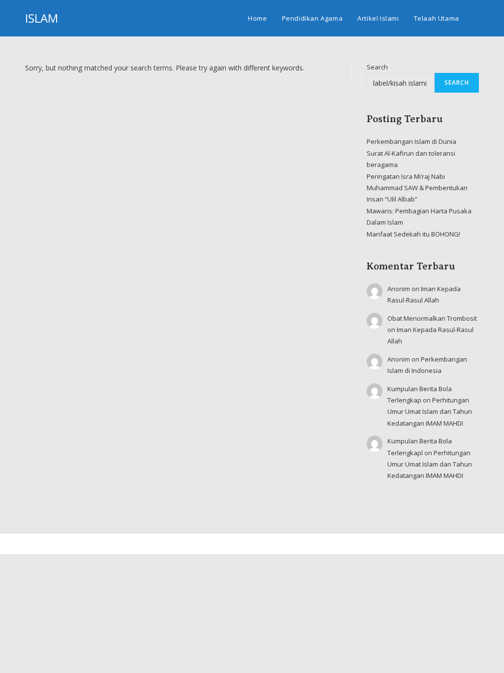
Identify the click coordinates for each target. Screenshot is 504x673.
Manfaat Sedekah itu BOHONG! (413, 234)
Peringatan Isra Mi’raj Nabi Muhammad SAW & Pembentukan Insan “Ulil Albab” (417, 188)
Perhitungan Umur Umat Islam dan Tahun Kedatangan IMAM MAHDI (429, 412)
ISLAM (41, 18)
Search (377, 67)
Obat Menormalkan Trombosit (432, 318)
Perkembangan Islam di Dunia (411, 141)
